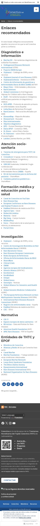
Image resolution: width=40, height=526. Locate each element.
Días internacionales (12, 121)
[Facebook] (3, 423)
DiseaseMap (9, 116)
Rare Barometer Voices (13, 251)
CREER (20, 171)
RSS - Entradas (10, 407)
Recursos (33, 504)
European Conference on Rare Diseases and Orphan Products (18, 204)
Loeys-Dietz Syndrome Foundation (18, 362)
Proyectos (21, 446)
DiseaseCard (9, 119)
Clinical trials (9, 263)
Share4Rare (8, 260)
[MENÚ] (36, 9)
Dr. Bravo (7, 131)
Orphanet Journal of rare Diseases (18, 77)
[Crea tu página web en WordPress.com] (20, 2)
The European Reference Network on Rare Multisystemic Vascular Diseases (19, 296)
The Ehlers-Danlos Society (14, 365)
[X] (6, 423)
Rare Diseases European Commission (19, 253)
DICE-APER (8, 104)
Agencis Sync (9, 211)
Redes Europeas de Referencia (16, 256)
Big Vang (7, 218)
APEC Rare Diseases (11, 332)
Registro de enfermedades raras (17, 305)
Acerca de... (21, 441)
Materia (7, 216)
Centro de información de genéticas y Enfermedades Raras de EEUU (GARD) (18, 83)
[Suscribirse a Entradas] (2, 407)
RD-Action (8, 324)
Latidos (7, 138)
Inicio (3, 21)
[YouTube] (14, 423)
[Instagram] (10, 423)
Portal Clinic (9, 228)
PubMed (7, 208)
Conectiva (15, 504)
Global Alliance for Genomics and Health (20, 285)
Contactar (10, 480)
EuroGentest (9, 273)
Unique (6, 278)
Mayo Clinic (8, 87)
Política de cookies (25, 518)
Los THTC (21, 443)
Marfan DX (8, 60)
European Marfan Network (15, 360)
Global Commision (11, 92)
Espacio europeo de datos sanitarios (18, 322)
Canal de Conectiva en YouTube (17, 198)
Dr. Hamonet (9, 133)
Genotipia (8, 283)
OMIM (6, 265)
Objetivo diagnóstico (12, 124)
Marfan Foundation (11, 355)
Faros (6, 223)
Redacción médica (11, 213)
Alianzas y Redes (10, 347)
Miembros (24, 504)
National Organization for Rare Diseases (20, 372)
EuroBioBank (9, 275)
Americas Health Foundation (15, 329)
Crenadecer (8, 157)
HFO (5, 126)
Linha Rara (8, 109)
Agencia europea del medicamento (18, 268)
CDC (5, 309)
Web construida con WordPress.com (20, 509)
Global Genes (9, 280)
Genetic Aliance (10, 270)
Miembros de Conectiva (13, 345)
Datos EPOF (8, 129)
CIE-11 (6, 319)
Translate (18, 417)
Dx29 (5, 97)
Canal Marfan (9, 352)
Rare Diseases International (15, 369)
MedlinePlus (9, 220)
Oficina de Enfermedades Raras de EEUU (20, 258)
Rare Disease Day (11, 201)
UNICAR (7, 164)
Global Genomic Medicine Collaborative (20, 290)
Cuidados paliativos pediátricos (17, 179)
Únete (19, 448)
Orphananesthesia (11, 80)
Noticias (6, 504)
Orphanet (8, 72)
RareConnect (9, 111)
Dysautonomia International (15, 367)
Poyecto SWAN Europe (13, 70)
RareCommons (10, 89)
